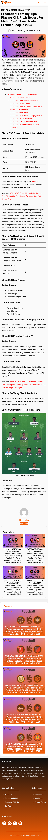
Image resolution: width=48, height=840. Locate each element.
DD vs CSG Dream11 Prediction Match (22, 95)
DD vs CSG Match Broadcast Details (24, 101)
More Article (24, 524)
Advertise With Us (12, 802)
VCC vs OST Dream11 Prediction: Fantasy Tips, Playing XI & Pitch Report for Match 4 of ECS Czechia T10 (22, 196)
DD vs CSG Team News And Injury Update (26, 116)
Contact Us (39, 794)
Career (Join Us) (11, 798)
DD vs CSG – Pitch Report (20, 104)
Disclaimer (14, 128)
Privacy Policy (40, 802)
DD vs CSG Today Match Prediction (23, 122)
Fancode (35, 181)
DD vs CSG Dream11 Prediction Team (24, 125)
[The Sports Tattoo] (6, 3)
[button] (39, 3)
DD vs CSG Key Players (19, 113)
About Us (8, 794)
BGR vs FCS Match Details (20, 98)
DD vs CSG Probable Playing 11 (22, 119)
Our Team (9, 806)
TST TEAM (18, 31)
